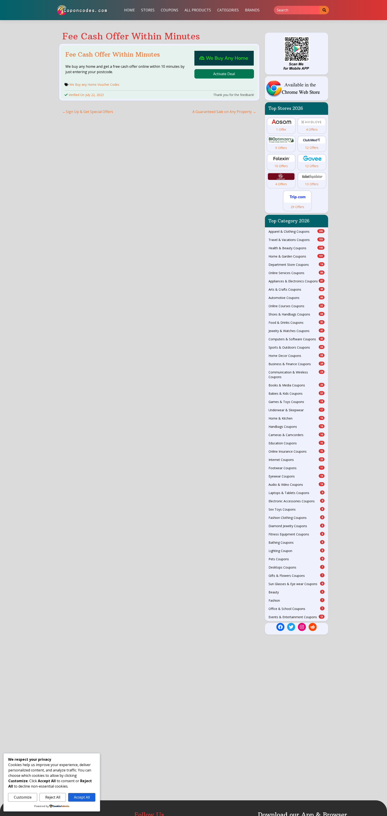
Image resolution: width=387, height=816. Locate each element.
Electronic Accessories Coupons (296, 501)
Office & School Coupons (296, 609)
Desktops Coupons (296, 567)
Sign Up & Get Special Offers (89, 111)
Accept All (82, 797)
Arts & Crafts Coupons (296, 289)
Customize (23, 797)
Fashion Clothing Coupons (296, 518)
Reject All (52, 797)
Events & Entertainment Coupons (296, 617)
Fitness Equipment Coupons (296, 534)
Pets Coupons (296, 559)
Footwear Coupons (296, 468)
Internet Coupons (296, 460)
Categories (228, 10)
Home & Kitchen (296, 418)
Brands (252, 10)
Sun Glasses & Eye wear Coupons (296, 584)
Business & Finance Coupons (296, 364)
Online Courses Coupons (296, 306)
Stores (148, 10)
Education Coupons (296, 443)
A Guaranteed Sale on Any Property (222, 111)
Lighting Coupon (296, 551)
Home (129, 10)
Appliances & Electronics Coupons (296, 281)
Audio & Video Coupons (296, 484)
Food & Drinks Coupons (296, 322)
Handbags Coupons (296, 426)
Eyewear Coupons (296, 476)
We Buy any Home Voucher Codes (94, 84)
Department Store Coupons (296, 264)
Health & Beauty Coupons (296, 248)
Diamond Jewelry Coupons (296, 526)
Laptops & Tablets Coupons (296, 493)
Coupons (169, 10)
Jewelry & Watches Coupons (296, 331)
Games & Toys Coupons (296, 402)
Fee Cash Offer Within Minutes (112, 54)
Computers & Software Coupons (296, 339)
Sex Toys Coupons (296, 509)
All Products (198, 10)
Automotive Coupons (296, 298)
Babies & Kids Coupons (296, 393)
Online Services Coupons (296, 273)
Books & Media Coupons (296, 385)
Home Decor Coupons (296, 356)
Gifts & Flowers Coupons (296, 575)
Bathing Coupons (296, 542)
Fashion (296, 600)
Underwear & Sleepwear (296, 410)
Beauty (296, 592)
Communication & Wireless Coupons (296, 374)
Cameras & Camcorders (296, 435)
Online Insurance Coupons (296, 451)
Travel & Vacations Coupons (296, 240)
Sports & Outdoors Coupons (296, 347)
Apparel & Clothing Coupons (296, 231)
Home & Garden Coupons (296, 256)
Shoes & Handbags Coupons (296, 314)
